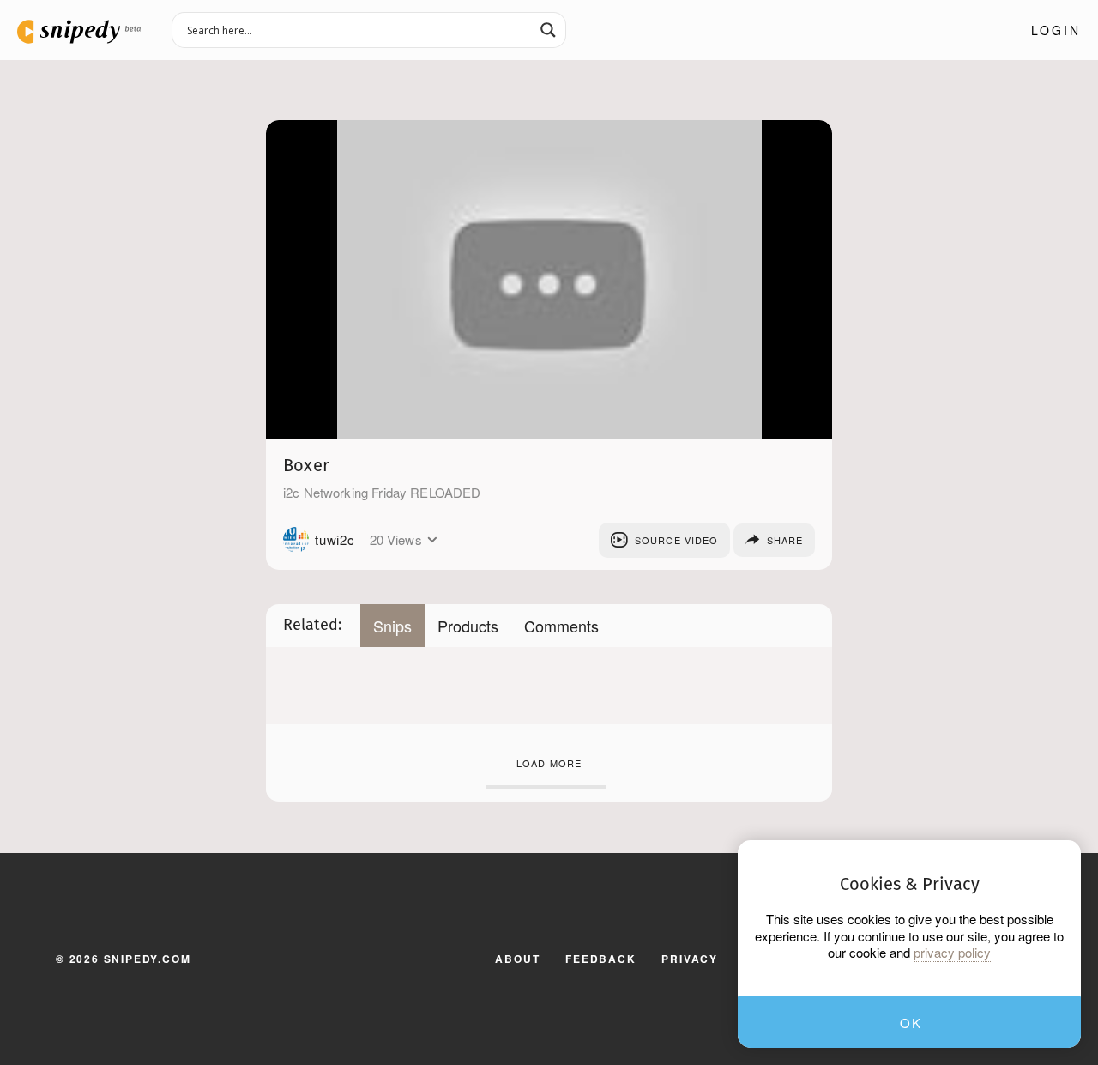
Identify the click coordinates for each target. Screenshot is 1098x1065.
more (432, 540)
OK (910, 1023)
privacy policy (952, 952)
